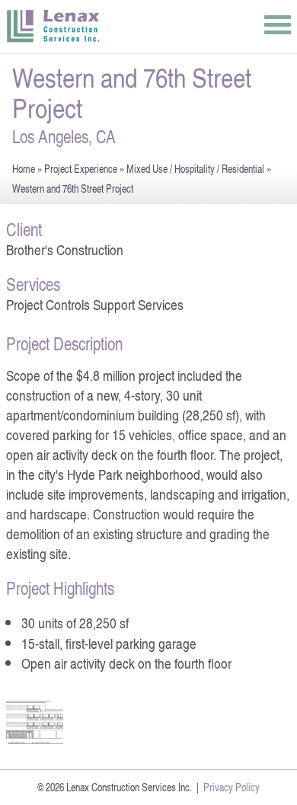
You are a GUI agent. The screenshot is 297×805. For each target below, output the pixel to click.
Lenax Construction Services (53, 27)
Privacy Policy (231, 787)
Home (23, 168)
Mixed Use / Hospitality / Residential (195, 168)
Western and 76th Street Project (72, 188)
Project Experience (80, 168)
